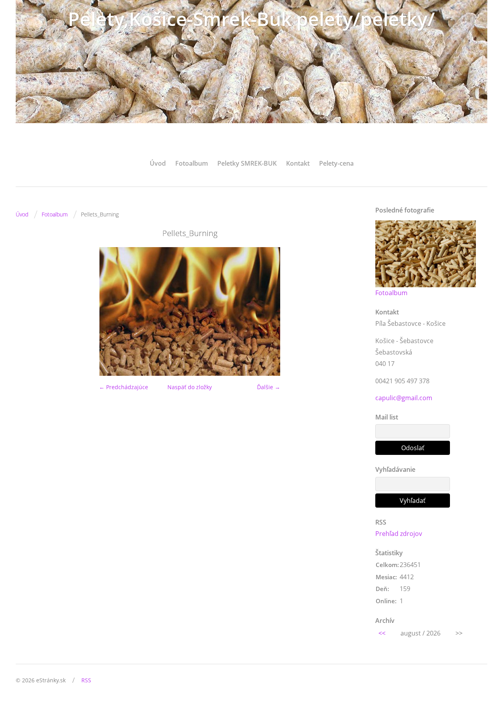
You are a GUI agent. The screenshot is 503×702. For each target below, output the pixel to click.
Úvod (158, 163)
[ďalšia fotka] (351, 311)
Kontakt (298, 163)
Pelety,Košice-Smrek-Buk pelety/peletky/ (251, 18)
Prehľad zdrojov (398, 533)
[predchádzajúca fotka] (28, 311)
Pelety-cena (336, 163)
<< (382, 633)
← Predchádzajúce (123, 387)
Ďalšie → (268, 387)
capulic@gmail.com (403, 397)
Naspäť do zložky (189, 387)
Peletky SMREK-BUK (247, 163)
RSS (86, 680)
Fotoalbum (191, 163)
